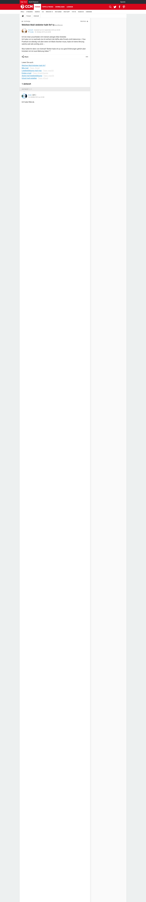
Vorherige (27, 21)
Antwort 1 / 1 (27, 89)
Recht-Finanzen (33, 2)
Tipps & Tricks (47, 7)
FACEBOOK (81, 12)
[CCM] (27, 7)
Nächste (83, 21)
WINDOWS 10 (49, 12)
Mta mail (25, 68)
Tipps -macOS (48, 71)
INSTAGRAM (58, 12)
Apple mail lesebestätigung (32, 76)
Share (26, 57)
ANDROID (37, 12)
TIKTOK (74, 12)
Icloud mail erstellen (29, 78)
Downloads (60, 7)
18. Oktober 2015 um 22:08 (43, 32)
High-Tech (24, 2)
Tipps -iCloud (43, 78)
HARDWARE (89, 12)
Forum (37, 7)
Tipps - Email (35, 68)
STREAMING (29, 12)
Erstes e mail (26, 73)
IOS (43, 12)
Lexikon (70, 7)
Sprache (122, 2)
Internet (36, 16)
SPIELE (22, 12)
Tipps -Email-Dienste (40, 73)
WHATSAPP (67, 12)
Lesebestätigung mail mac (32, 71)
